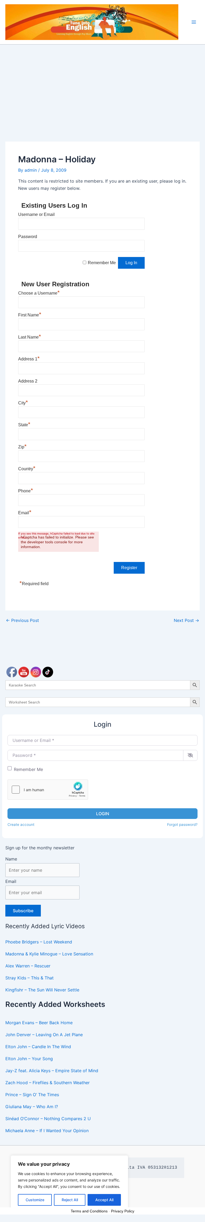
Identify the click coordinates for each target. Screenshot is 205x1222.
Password (27, 236)
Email (10, 881)
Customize (35, 1199)
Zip (22, 447)
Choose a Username (39, 293)
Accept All (104, 1199)
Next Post (186, 620)
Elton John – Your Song (29, 1058)
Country (27, 469)
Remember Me (28, 769)
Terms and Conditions (89, 1211)
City (23, 403)
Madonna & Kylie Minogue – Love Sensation (49, 953)
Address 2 (27, 381)
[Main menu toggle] (194, 22)
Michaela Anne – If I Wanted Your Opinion (47, 1130)
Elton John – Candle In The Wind (38, 1046)
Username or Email (36, 214)
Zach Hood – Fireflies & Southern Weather (47, 1082)
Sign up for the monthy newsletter (39, 847)
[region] (69, 1183)
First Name (29, 315)
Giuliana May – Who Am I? (31, 1106)
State (24, 425)
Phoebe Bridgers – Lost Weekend (38, 941)
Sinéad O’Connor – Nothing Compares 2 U (48, 1118)
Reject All (70, 1199)
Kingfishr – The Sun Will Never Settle (42, 989)
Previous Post (22, 620)
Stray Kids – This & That (29, 977)
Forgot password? (182, 824)
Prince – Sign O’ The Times (32, 1094)
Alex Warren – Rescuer (27, 965)
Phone (25, 491)
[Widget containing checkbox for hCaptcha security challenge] (47, 789)
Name (11, 859)
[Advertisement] (102, 84)
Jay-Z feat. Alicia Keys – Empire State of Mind (51, 1070)
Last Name (29, 337)
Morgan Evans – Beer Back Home (39, 1022)
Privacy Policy (122, 1211)
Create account (20, 824)
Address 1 (29, 359)
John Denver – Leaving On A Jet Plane (44, 1034)
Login (102, 813)
